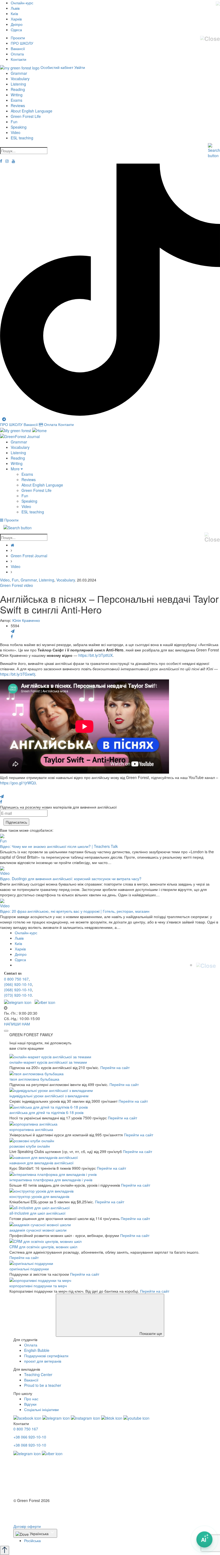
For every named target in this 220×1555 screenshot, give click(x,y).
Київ (14, 13)
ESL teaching (22, 137)
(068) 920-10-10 (18, 989)
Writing (17, 94)
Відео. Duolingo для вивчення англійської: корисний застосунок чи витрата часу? (70, 878)
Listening (18, 84)
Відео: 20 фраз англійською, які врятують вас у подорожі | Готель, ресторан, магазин (74, 911)
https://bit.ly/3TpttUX (95, 655)
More (16, 468)
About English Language (31, 111)
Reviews (18, 105)
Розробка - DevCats (30, 1510)
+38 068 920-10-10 (29, 1445)
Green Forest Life (26, 116)
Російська (32, 1540)
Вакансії (18, 48)
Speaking (19, 127)
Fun (14, 121)
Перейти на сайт (115, 1067)
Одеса (16, 29)
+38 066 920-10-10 (29, 1437)
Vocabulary (20, 78)
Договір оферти (27, 1526)
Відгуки (30, 1404)
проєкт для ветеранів (42, 1361)
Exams (16, 100)
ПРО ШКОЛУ (22, 43)
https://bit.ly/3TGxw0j (17, 674)
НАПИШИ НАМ (17, 1024)
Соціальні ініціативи (41, 1409)
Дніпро (17, 24)
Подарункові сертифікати (46, 1355)
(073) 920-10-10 (18, 995)
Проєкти (18, 37)
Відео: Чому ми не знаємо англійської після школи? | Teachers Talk (59, 846)
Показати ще (150, 1333)
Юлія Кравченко (26, 620)
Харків (16, 19)
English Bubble (36, 1350)
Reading (18, 89)
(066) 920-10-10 (18, 984)
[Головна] (12, 545)
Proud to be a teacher (42, 1385)
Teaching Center (38, 1374)
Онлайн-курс (22, 2)
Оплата (17, 54)
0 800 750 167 (16, 979)
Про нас (31, 1398)
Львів (15, 8)
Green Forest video (16, 585)
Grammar (19, 73)
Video (15, 132)
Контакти (18, 59)
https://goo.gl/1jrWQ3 (18, 782)
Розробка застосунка (31, 1515)
